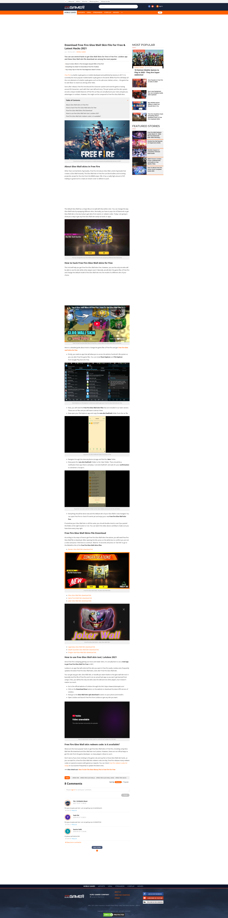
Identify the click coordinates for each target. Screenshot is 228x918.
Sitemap (117, 898)
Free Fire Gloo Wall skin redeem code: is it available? (83, 116)
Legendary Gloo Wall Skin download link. (81, 647)
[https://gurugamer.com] (74, 896)
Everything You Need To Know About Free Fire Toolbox (82, 67)
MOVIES (116, 12)
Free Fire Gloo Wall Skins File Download (79, 110)
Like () (69, 810)
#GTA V (78, 1)
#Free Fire (84, 1)
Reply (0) (74, 810)
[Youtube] (152, 6)
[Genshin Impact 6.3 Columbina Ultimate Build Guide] (139, 152)
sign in (73, 790)
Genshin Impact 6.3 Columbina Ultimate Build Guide (154, 151)
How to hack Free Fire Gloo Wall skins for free (81, 108)
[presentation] (71, 777)
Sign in (161, 6)
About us (118, 892)
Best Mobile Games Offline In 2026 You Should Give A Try (154, 104)
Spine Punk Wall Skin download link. (80, 598)
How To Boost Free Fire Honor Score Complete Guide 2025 (155, 169)
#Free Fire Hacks (121, 778)
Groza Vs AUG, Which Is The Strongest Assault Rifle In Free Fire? (84, 64)
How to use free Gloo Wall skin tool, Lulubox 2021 (82, 113)
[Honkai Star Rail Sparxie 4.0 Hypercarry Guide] (139, 144)
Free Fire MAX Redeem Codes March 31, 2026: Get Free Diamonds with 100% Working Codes (154, 134)
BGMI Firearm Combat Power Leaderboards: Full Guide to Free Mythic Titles (154, 161)
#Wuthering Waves (94, 1)
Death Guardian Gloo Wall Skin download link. (83, 650)
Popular (126, 782)
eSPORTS (81, 12)
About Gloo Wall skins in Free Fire (77, 105)
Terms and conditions (122, 895)
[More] (122, 13)
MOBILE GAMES (70, 12)
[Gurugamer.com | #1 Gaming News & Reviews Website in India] (75, 7)
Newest (118, 782)
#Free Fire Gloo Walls (87, 778)
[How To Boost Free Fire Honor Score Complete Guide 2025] (139, 170)
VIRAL (89, 12)
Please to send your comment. (79, 790)
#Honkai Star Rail (105, 1)
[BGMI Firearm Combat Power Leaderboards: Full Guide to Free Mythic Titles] (139, 161)
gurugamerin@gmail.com (98, 897)
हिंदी (160, 12)
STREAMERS (97, 12)
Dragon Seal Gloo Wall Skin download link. (82, 652)
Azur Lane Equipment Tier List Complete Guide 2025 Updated (155, 93)
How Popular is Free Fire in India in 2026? (155, 81)
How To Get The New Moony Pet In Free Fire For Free (96, 770)
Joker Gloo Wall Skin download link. (79, 601)
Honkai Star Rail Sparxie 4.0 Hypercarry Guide (155, 142)
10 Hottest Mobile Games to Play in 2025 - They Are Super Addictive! (147, 72)
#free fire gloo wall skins (105, 778)
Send (125, 795)
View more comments (74, 842)
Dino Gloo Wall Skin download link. (79, 595)
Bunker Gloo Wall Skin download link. (80, 549)
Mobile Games (81, 52)
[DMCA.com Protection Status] (114, 916)
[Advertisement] (97, 28)
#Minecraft (71, 1)
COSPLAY (107, 12)
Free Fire (67, 75)
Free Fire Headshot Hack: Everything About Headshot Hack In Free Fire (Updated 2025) (155, 116)
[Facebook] (149, 6)
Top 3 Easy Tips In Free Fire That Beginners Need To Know (83, 69)
